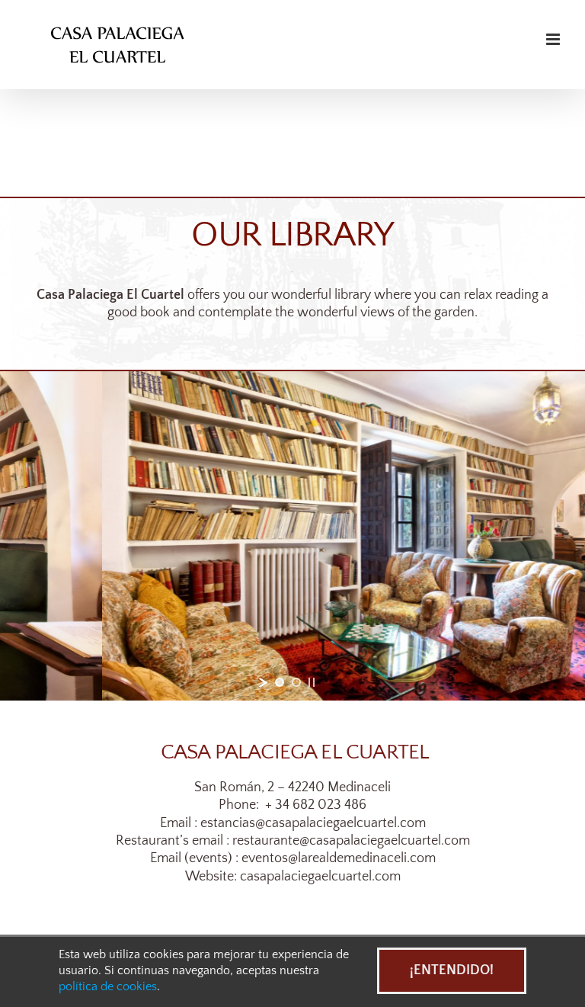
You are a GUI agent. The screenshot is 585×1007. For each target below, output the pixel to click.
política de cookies (108, 986)
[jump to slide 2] (296, 682)
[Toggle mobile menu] (554, 39)
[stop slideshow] (311, 682)
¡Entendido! (452, 970)
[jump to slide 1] (279, 682)
